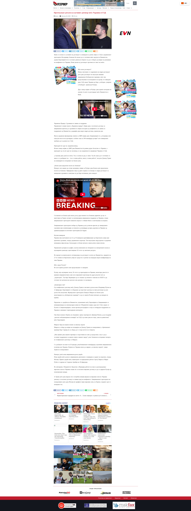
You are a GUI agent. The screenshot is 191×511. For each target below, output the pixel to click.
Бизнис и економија (65, 8)
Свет (124, 8)
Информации (90, 8)
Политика (76, 8)
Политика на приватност (105, 498)
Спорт (128, 8)
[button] (57, 51)
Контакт (126, 498)
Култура (99, 8)
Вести (55, 8)
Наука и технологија (115, 8)
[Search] (135, 3)
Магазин (105, 8)
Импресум (134, 498)
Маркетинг (118, 498)
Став (83, 8)
